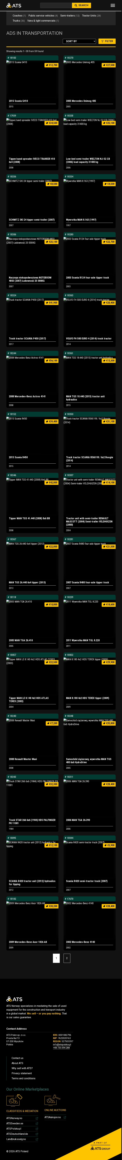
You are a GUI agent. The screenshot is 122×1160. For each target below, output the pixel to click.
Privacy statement (22, 1073)
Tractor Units (91, 15)
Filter (109, 41)
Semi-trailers (70, 15)
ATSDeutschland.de (17, 1133)
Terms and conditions (23, 1078)
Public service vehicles (43, 15)
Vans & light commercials (43, 20)
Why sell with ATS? (22, 1068)
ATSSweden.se (14, 1123)
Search (83, 5)
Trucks (19, 20)
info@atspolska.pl (62, 1044)
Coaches (19, 15)
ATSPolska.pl (13, 1128)
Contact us (17, 1058)
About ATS (17, 1063)
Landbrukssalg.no (16, 1139)
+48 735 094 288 (61, 1047)
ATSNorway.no (14, 1118)
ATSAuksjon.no (52, 1117)
